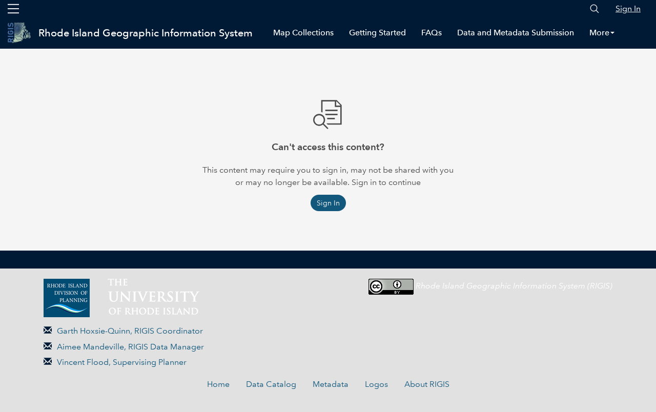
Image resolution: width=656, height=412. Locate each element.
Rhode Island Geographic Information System (145, 33)
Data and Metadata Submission (515, 32)
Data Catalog (271, 384)
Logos (376, 384)
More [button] (599, 32)
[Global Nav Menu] (13, 8)
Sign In (628, 8)
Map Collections (303, 32)
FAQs (431, 32)
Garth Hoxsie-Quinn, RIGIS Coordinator (130, 331)
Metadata (330, 384)
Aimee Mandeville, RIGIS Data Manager (130, 347)
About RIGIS (426, 384)
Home (218, 384)
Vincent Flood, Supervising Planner (122, 362)
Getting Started (377, 32)
